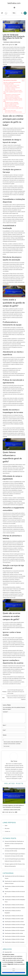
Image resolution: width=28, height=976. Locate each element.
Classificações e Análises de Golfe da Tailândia (15, 907)
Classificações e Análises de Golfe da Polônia (14, 896)
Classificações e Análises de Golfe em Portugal (15, 924)
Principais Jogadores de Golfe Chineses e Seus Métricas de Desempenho (15, 865)
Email (4, 730)
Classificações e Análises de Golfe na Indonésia (15, 936)
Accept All (14, 972)
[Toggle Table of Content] (22, 80)
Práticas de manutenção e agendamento (12, 97)
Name (4, 725)
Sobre (6, 825)
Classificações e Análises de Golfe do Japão (14, 918)
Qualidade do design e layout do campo (12, 85)
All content (7, 828)
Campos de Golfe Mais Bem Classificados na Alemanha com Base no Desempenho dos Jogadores (14, 843)
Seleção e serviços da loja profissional (12, 106)
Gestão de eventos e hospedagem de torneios (13, 98)
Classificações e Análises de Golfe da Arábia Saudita (14, 887)
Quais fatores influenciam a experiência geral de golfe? (12, 100)
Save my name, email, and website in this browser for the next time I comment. (13, 742)
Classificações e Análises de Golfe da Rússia (14, 904)
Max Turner (12, 44)
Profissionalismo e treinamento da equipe (12, 94)
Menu (14, 13)
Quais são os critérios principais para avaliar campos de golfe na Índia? (12, 83)
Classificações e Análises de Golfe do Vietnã (14, 921)
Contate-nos (7, 831)
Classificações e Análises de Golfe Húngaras (14, 927)
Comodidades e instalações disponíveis (12, 87)
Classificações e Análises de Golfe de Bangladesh (13, 911)
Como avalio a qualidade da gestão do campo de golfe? (12, 92)
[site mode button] (6, 13)
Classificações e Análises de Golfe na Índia (11, 42)
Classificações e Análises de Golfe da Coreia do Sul (15, 892)
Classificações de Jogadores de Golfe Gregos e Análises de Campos (15, 882)
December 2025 (8, 952)
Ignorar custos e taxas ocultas (10, 110)
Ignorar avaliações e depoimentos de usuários (13, 111)
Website (4, 735)
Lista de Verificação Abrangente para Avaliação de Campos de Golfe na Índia (15, 849)
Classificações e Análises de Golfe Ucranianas (14, 942)
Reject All (14, 970)
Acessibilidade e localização (10, 89)
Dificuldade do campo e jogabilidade (11, 102)
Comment (5, 711)
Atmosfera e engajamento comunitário (12, 103)
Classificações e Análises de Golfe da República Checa (15, 900)
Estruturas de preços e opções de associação (13, 90)
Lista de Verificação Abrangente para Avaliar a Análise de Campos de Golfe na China (15, 860)
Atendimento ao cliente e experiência (11, 95)
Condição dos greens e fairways (11, 86)
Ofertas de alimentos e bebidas (10, 105)
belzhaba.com (14, 3)
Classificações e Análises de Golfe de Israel (14, 915)
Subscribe (25, 13)
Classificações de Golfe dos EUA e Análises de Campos (14, 877)
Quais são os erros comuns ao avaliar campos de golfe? (13, 108)
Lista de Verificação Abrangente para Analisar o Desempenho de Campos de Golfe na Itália (15, 855)
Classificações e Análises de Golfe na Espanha (15, 930)
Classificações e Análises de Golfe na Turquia (14, 939)
